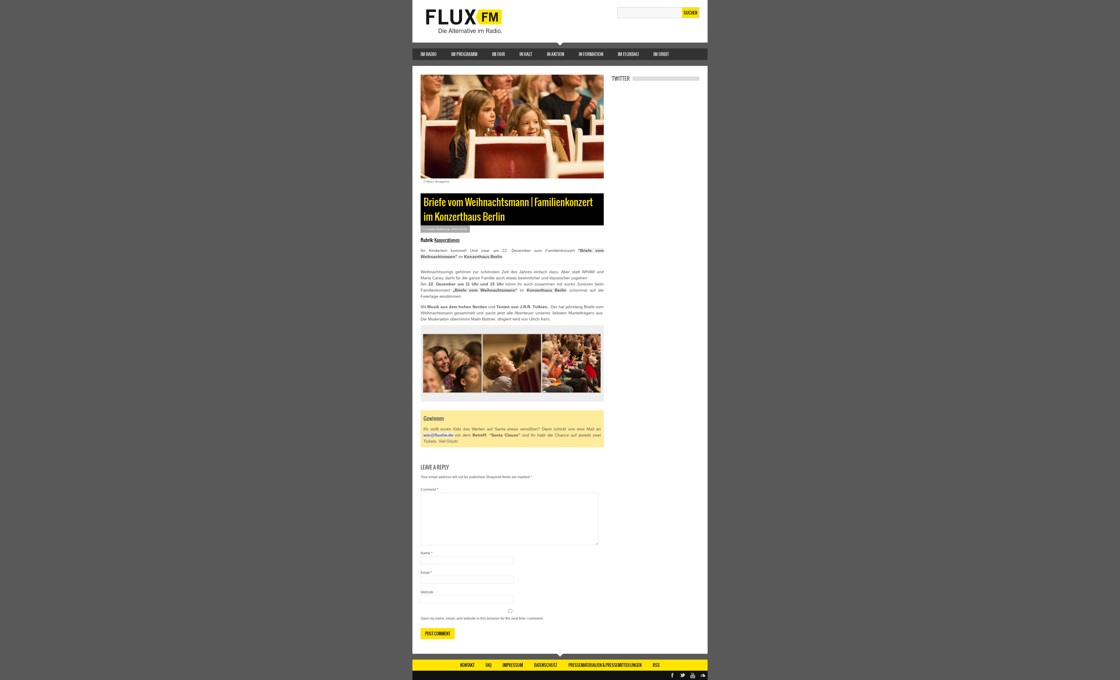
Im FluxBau (628, 54)
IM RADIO (429, 54)
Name (427, 553)
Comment (429, 490)
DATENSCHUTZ (545, 665)
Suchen (690, 13)
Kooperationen (447, 239)
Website (427, 592)
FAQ (488, 665)
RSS (656, 665)
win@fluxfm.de (438, 435)
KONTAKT (467, 665)
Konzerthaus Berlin (483, 256)
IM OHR (498, 54)
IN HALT (525, 54)
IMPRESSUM (513, 665)
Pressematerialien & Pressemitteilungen (605, 665)
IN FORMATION (591, 54)
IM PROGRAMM (464, 54)
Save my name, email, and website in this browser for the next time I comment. (482, 618)
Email (426, 573)
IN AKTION (555, 54)
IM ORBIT (661, 54)
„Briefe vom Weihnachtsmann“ (485, 290)
